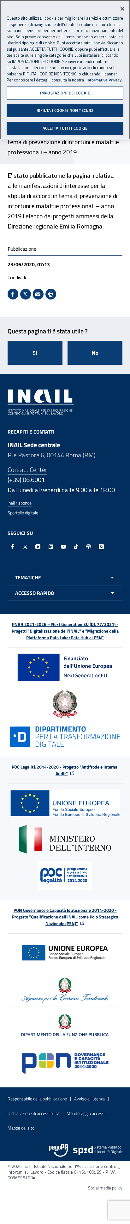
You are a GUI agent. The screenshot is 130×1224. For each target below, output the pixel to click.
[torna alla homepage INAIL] (41, 401)
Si (35, 353)
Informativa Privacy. (104, 80)
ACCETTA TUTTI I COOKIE (65, 128)
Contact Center (27, 469)
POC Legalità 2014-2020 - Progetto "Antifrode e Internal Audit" (65, 770)
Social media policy (105, 1187)
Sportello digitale (23, 512)
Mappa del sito (21, 1127)
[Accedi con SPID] (97, 1150)
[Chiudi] (122, 9)
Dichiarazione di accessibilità (33, 1113)
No (95, 353)
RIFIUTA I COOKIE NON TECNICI (65, 110)
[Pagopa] (58, 1150)
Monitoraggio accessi (86, 1113)
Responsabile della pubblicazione (37, 1098)
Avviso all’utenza (89, 1098)
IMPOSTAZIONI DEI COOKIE (65, 93)
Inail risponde (20, 502)
